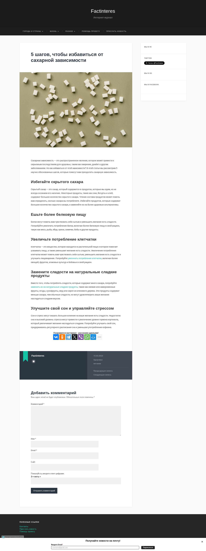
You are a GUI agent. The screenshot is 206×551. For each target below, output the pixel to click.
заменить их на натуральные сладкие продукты (54, 287)
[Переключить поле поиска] (182, 31)
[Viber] (81, 337)
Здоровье (98, 360)
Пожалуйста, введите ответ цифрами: (47, 474)
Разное (69, 31)
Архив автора (33, 361)
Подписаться (148, 547)
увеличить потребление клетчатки (85, 258)
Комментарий (37, 404)
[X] (74, 337)
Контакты (24, 526)
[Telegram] (68, 337)
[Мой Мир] (93, 337)
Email (34, 450)
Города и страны (32, 31)
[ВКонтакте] (56, 337)
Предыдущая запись (103, 371)
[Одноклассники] (62, 337)
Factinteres (103, 11)
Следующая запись (102, 375)
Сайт (33, 462)
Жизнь (53, 31)
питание (97, 364)
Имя (33, 439)
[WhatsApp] (87, 337)
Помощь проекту (91, 31)
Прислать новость (116, 31)
